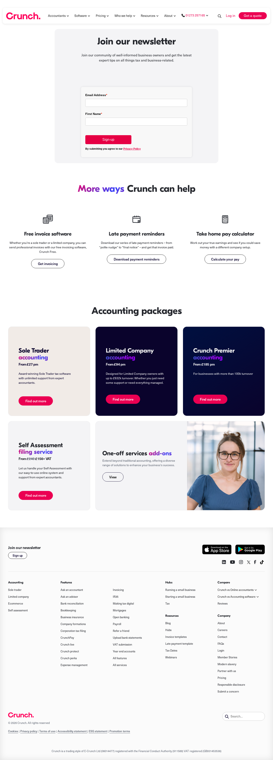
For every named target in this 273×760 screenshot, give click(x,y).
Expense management (74, 665)
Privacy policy (28, 731)
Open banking (121, 617)
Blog (168, 623)
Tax (167, 603)
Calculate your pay (225, 259)
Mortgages (119, 610)
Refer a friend (121, 631)
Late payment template (179, 644)
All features (120, 658)
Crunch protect (70, 651)
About (168, 15)
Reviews (223, 603)
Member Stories (227, 657)
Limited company (18, 597)
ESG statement (98, 731)
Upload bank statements (127, 638)
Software (80, 15)
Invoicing (118, 590)
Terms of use (47, 731)
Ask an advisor (69, 597)
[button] (58, 16)
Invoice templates (176, 637)
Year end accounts (124, 651)
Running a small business (180, 590)
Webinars (171, 657)
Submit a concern (228, 691)
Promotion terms (119, 731)
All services (120, 665)
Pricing (222, 678)
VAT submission (122, 644)
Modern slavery (227, 664)
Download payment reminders (137, 259)
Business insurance (72, 617)
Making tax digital (123, 603)
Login (221, 650)
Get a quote (253, 15)
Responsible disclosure (231, 685)
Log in (230, 15)
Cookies (13, 731)
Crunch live (67, 644)
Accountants (57, 15)
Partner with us (227, 671)
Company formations (73, 624)
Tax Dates (171, 650)
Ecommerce (15, 603)
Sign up (18, 555)
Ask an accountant (72, 590)
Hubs (168, 630)
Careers (222, 630)
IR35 (115, 597)
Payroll (117, 624)
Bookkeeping (68, 610)
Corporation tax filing (73, 631)
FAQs (221, 644)
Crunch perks (69, 658)
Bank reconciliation (72, 603)
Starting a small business (180, 597)
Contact (222, 637)
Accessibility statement (72, 731)
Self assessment (18, 610)
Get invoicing (48, 263)
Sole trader (15, 590)
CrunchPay (67, 638)
